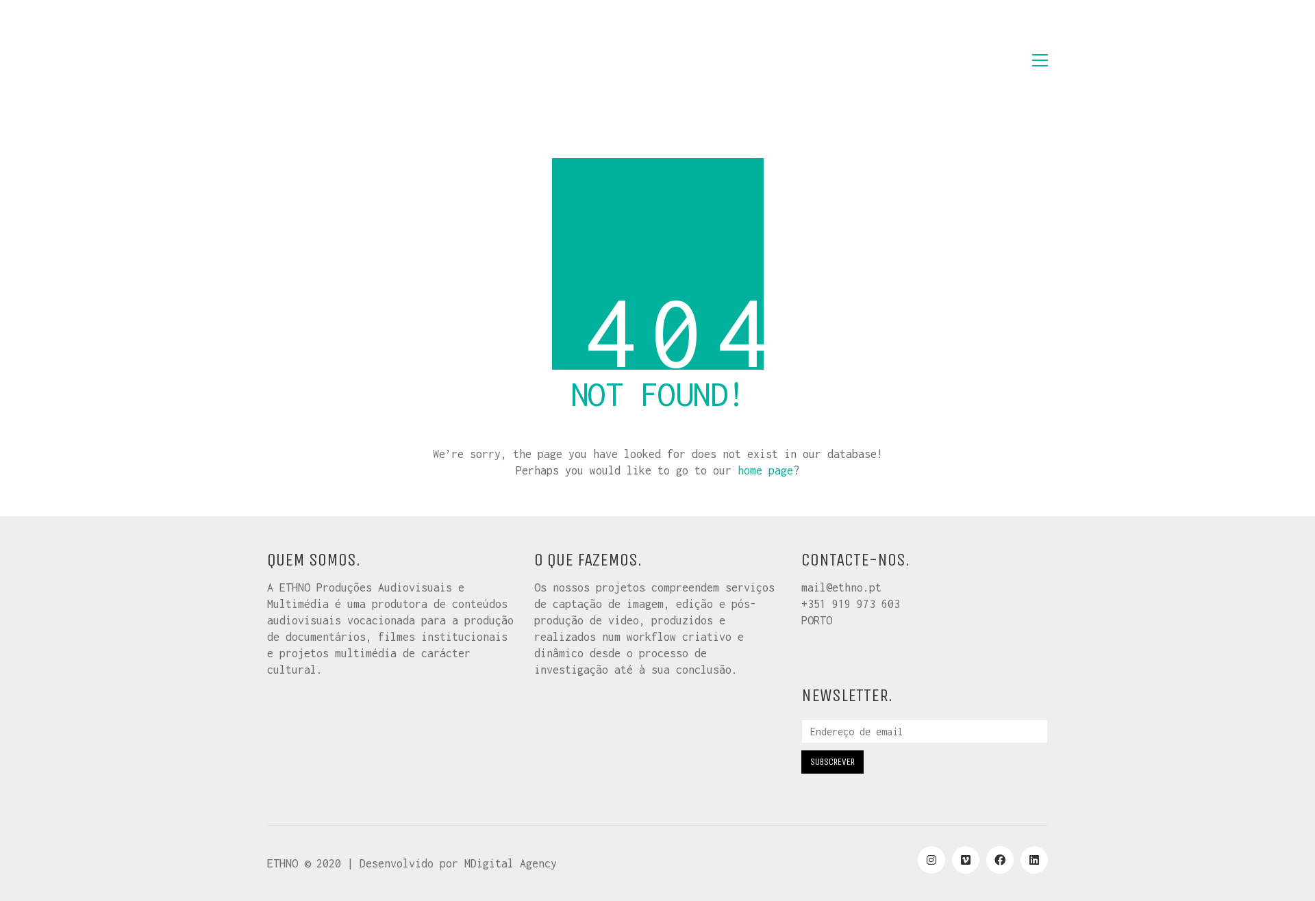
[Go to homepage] (335, 60)
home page (765, 470)
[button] (1040, 60)
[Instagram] (931, 860)
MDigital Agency (510, 863)
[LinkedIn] (1034, 860)
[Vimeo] (965, 860)
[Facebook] (1000, 860)
